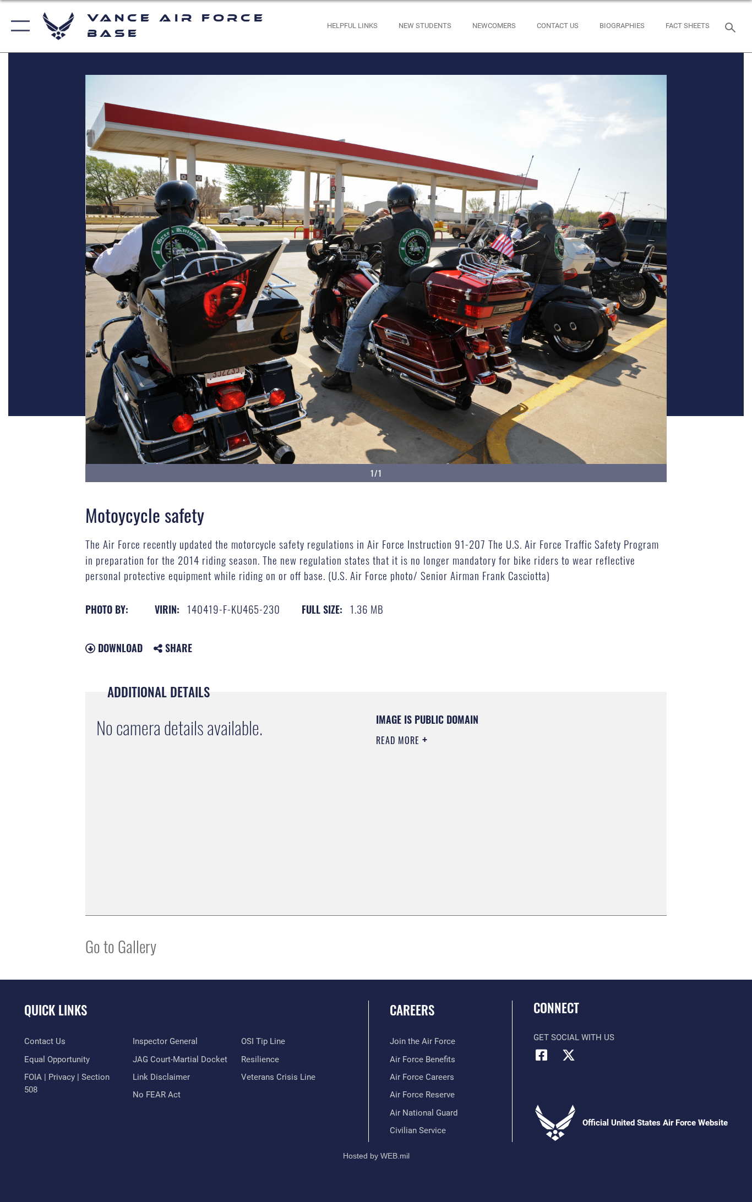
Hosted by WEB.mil (376, 1155)
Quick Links (55, 1010)
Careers (412, 1010)
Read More (399, 740)
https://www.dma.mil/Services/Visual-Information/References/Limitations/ (505, 825)
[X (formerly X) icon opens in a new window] (568, 1055)
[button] (18, 26)
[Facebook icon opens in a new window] (541, 1055)
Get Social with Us (573, 1037)
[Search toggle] (732, 26)
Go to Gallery (120, 946)
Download (119, 648)
